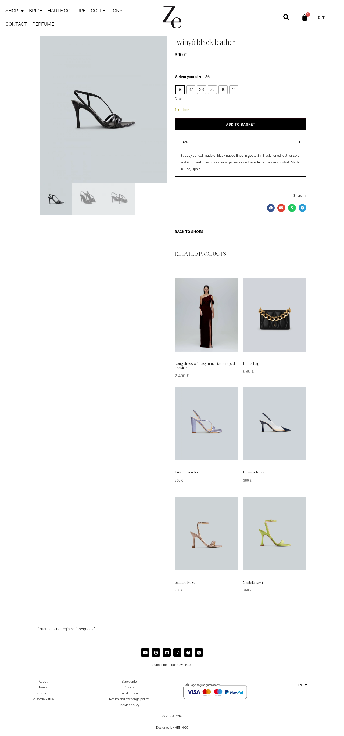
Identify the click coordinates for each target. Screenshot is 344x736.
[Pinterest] (156, 652)
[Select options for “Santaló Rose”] (225, 505)
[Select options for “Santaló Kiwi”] (294, 505)
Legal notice (129, 693)
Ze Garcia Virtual (43, 699)
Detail (184, 142)
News (43, 687)
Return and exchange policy (129, 699)
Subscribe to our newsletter (172, 665)
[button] (240, 142)
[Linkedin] (167, 652)
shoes (197, 231)
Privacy (129, 687)
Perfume (43, 24)
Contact (16, 24)
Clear (178, 99)
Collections (107, 10)
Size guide (129, 681)
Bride (35, 10)
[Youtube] (145, 652)
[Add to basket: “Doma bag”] (294, 286)
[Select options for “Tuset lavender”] (225, 394)
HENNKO (181, 728)
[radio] (180, 90)
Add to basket (240, 124)
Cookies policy (129, 705)
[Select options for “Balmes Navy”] (294, 394)
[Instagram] (177, 652)
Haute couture (66, 10)
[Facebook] (188, 652)
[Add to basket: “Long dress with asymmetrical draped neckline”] (225, 286)
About (43, 681)
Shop (11, 10)
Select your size (188, 77)
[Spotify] (199, 652)
